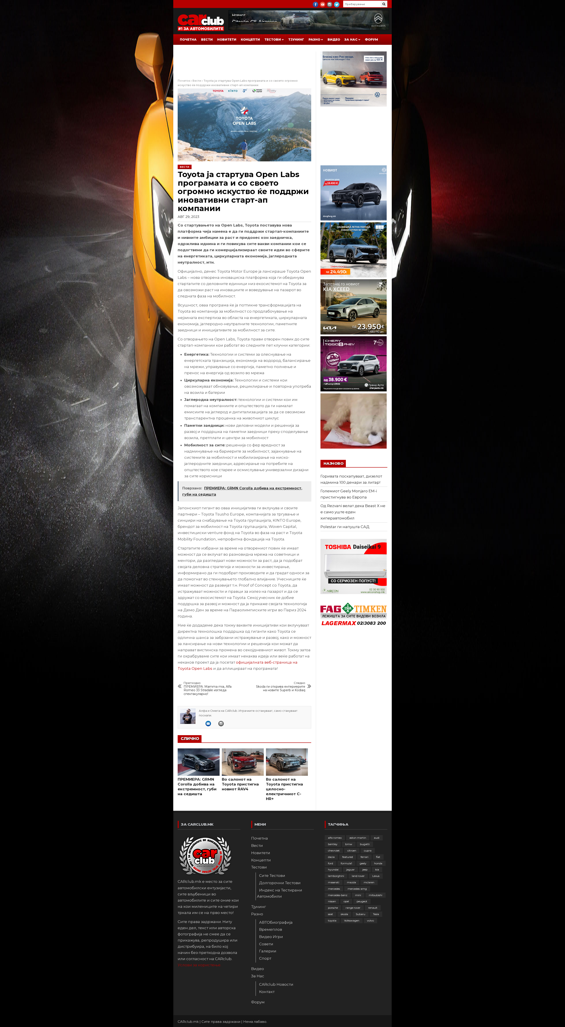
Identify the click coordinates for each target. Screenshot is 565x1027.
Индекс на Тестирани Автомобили (279, 893)
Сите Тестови (272, 875)
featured (347, 857)
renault (372, 907)
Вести (207, 40)
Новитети (226, 40)
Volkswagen (351, 920)
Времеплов (270, 929)
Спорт (265, 958)
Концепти (250, 40)
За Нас (351, 40)
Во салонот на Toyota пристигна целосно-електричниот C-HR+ (284, 789)
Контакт (267, 991)
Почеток (184, 80)
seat (330, 914)
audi (376, 837)
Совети (266, 944)
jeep (364, 869)
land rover (358, 876)
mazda (351, 882)
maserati (333, 882)
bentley (332, 844)
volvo (370, 920)
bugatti (365, 844)
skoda (344, 914)
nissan (332, 901)
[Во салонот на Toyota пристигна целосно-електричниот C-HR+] (287, 762)
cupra (367, 850)
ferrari (364, 857)
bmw (348, 844)
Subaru (360, 914)
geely (363, 863)
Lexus (375, 876)
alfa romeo (335, 837)
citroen (351, 850)
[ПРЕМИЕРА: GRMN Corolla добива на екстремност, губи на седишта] (199, 762)
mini (358, 895)
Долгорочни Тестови (280, 883)
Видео (334, 40)
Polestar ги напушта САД (344, 527)
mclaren (369, 882)
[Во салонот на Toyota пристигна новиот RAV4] (243, 762)
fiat (378, 857)
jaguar (350, 869)
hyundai (333, 869)
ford (330, 863)
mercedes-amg (357, 888)
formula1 (346, 863)
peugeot (362, 901)
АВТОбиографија (276, 922)
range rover (353, 907)
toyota (332, 920)
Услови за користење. (199, 965)
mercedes (334, 888)
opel (346, 901)
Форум (371, 40)
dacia (331, 857)
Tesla (376, 914)
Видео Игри (271, 936)
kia (377, 869)
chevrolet (334, 850)
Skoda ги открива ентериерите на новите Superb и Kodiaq (280, 686)
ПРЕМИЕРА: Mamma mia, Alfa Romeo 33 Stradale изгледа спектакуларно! (208, 688)
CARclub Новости (276, 984)
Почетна (188, 40)
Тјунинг (296, 40)
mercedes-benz (337, 895)
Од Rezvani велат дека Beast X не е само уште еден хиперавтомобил (352, 512)
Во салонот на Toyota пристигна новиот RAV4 (240, 784)
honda (378, 863)
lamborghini (336, 876)
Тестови (272, 40)
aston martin (357, 837)
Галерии (267, 951)
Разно (314, 40)
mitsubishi (375, 895)
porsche (333, 907)
